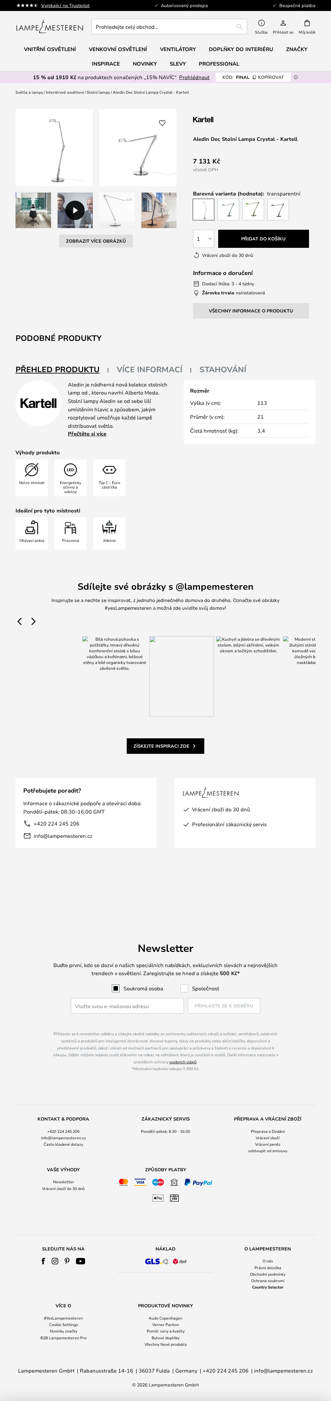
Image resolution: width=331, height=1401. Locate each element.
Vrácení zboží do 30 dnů (63, 1188)
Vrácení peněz (268, 1144)
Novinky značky (63, 1330)
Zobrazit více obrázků (96, 241)
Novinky (145, 63)
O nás (267, 1260)
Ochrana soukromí (267, 1280)
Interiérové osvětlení (65, 92)
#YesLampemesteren (63, 1318)
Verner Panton (165, 1324)
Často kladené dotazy (63, 1144)
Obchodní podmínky (267, 1274)
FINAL (253, 77)
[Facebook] (43, 1261)
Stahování (222, 369)
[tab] (62, 370)
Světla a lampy (29, 92)
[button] (33, 210)
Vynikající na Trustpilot (65, 5)
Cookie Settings (63, 1324)
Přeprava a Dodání (268, 1131)
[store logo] (50, 26)
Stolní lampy (98, 92)
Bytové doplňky (165, 1337)
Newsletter (63, 1181)
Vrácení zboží (268, 1137)
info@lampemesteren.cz (63, 835)
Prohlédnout (194, 77)
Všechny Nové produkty (165, 1344)
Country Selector (267, 1287)
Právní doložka (267, 1267)
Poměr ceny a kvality (166, 1330)
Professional (219, 63)
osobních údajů (183, 1061)
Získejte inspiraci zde (161, 746)
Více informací (149, 369)
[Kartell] (225, 119)
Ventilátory (178, 49)
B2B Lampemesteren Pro (63, 1337)
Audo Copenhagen (165, 1318)
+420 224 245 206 (57, 823)
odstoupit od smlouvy (267, 1150)
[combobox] (169, 26)
